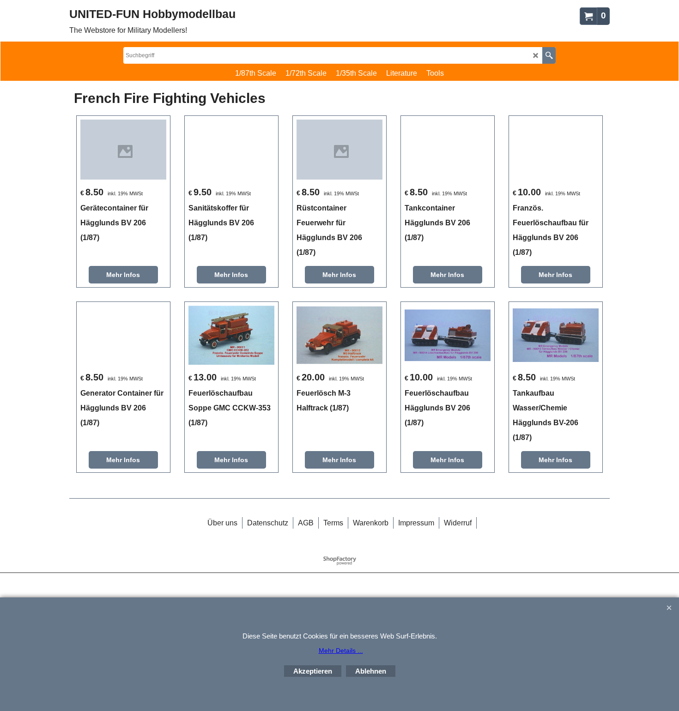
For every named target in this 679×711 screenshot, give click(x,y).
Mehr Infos (123, 274)
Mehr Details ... (341, 650)
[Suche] (549, 55)
